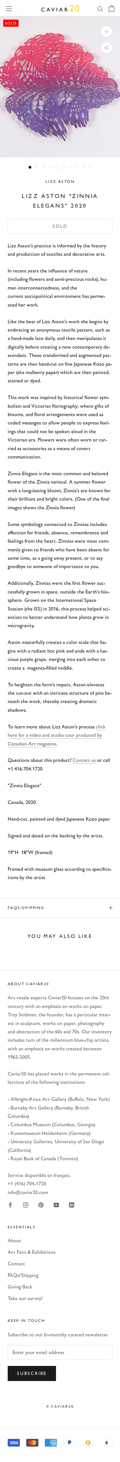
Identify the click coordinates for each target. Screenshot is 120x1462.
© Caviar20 (60, 1406)
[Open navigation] (9, 8)
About (14, 1240)
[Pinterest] (41, 1204)
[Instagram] (25, 1204)
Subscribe (32, 1373)
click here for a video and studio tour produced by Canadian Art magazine (57, 735)
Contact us (84, 760)
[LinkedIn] (71, 1204)
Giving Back (20, 1287)
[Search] (100, 8)
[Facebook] (10, 1204)
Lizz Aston (60, 181)
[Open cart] (111, 8)
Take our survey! (25, 1298)
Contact (16, 1264)
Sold (60, 226)
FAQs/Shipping (26, 907)
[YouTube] (56, 1204)
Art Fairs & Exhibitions (31, 1252)
